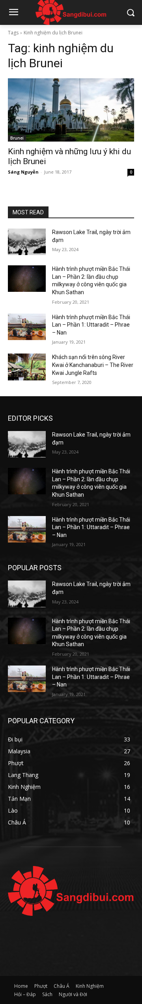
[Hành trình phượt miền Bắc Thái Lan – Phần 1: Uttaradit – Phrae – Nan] (27, 327)
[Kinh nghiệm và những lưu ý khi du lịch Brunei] (71, 110)
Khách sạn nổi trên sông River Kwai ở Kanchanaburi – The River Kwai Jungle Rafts (92, 365)
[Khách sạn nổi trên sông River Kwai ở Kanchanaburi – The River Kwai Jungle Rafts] (27, 367)
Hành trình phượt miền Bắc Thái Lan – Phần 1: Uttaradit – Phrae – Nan (91, 325)
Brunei (17, 138)
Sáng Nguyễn (23, 172)
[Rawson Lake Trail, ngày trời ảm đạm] (27, 242)
